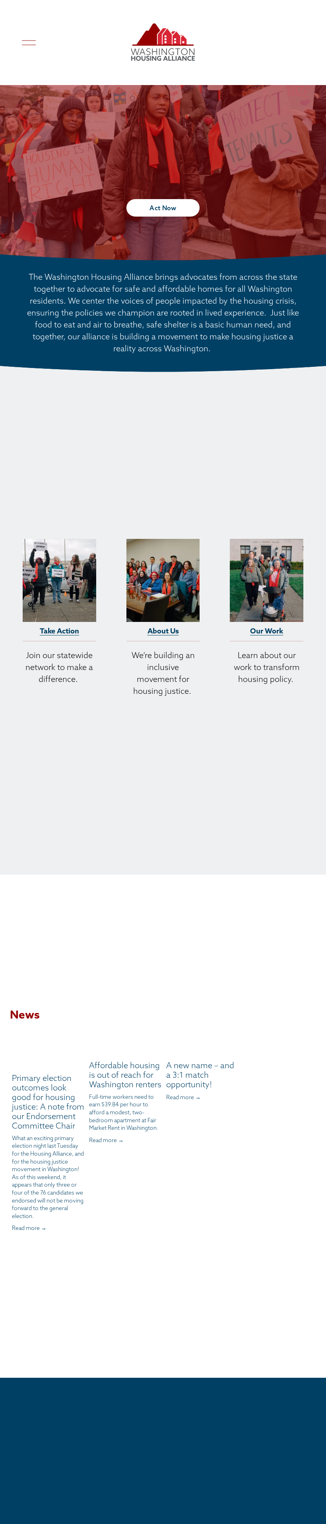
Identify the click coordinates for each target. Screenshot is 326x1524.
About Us (163, 630)
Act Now (162, 208)
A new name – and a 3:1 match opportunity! (200, 1074)
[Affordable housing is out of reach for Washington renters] (125, 1048)
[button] (225, 1032)
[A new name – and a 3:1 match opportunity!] (202, 1048)
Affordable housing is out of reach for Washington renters (125, 1074)
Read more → (29, 1228)
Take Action (59, 630)
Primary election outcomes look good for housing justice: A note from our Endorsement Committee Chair (48, 1102)
